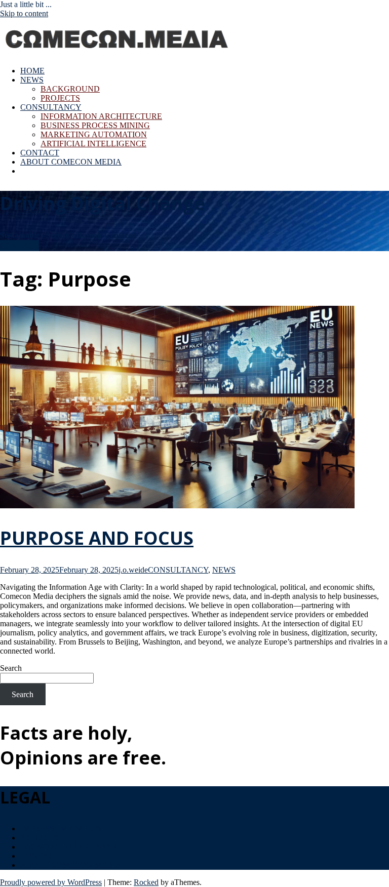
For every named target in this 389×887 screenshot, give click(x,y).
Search (11, 668)
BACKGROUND (70, 89)
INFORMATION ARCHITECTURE (101, 116)
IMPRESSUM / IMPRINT (63, 828)
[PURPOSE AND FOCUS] (177, 505)
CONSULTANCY (51, 107)
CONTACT (39, 152)
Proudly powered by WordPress (51, 882)
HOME (32, 70)
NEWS (32, 79)
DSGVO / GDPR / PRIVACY (69, 846)
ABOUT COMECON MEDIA (71, 161)
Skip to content (24, 13)
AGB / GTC (40, 837)
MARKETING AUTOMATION (94, 134)
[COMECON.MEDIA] (118, 53)
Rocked (146, 882)
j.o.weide (133, 570)
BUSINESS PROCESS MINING (95, 125)
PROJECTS (60, 98)
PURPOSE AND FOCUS (96, 538)
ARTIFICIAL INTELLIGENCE (93, 143)
